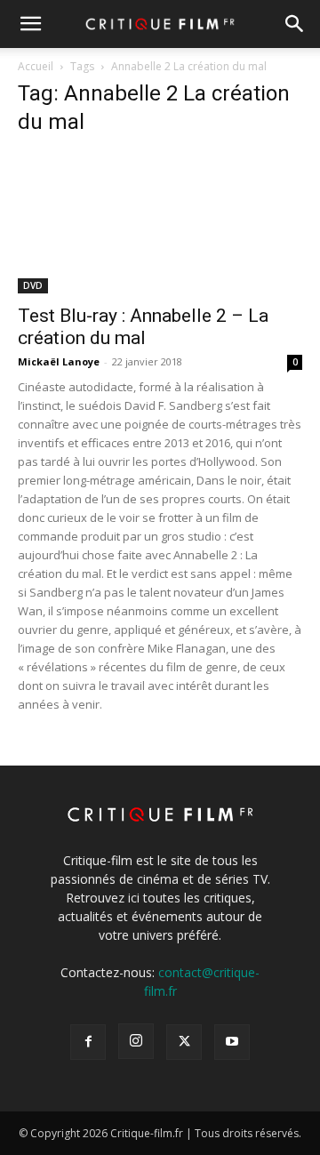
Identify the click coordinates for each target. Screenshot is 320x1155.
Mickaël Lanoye (59, 361)
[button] (30, 24)
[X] (184, 1042)
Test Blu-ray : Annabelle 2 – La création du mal (143, 327)
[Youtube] (232, 1042)
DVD (33, 285)
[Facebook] (88, 1042)
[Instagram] (136, 1041)
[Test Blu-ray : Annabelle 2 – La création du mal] (160, 223)
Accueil (35, 66)
